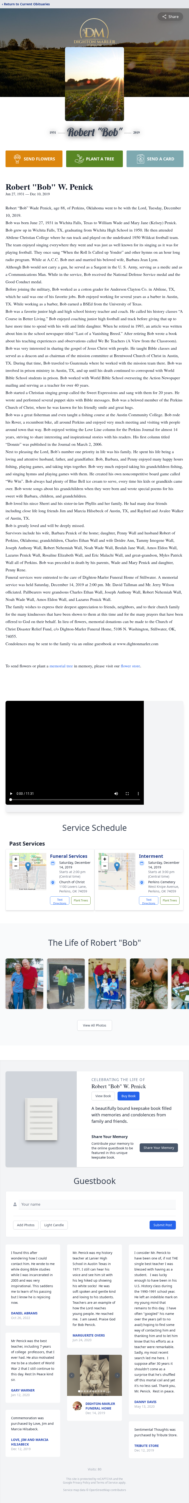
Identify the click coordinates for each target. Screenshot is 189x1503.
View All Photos (94, 1025)
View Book (103, 1096)
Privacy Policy (81, 1483)
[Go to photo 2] (82, 1391)
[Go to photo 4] (87, 1391)
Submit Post (163, 1225)
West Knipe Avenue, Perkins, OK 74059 (163, 888)
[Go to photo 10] (104, 1391)
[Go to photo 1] (79, 1391)
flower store (130, 666)
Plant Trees (81, 900)
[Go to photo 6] (93, 1391)
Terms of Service (107, 1483)
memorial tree (61, 666)
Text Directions (59, 901)
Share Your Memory (159, 1147)
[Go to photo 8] (98, 1391)
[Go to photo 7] (96, 1391)
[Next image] (117, 1375)
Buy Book (128, 1096)
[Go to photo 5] (90, 1391)
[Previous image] (71, 1375)
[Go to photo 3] (85, 1391)
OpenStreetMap (99, 1490)
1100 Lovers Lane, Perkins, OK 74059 (73, 888)
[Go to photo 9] (101, 1391)
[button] (28, 866)
